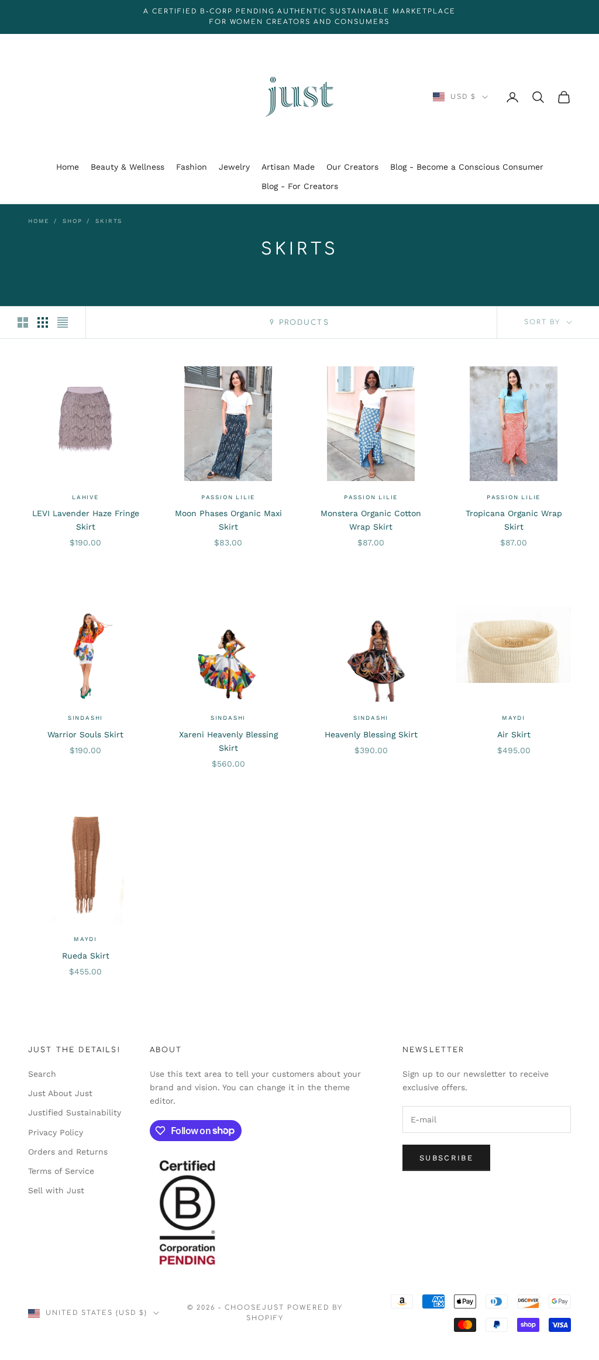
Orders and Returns (68, 1151)
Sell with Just (56, 1190)
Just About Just (60, 1093)
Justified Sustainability (74, 1112)
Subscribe (446, 1157)
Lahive (85, 497)
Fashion (191, 166)
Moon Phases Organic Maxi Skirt (228, 520)
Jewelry (234, 166)
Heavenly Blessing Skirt (371, 734)
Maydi (513, 718)
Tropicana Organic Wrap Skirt (514, 520)
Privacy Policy (55, 1132)
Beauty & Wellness (127, 166)
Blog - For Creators (299, 186)
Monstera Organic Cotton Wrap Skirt (371, 520)
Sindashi (85, 718)
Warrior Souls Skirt (85, 734)
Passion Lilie (228, 497)
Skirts (108, 221)
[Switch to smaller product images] (42, 322)
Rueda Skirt (85, 955)
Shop (72, 221)
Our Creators (352, 166)
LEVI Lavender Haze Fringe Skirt (85, 520)
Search (42, 1074)
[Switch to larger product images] (23, 322)
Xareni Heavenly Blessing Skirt (228, 741)
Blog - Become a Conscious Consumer (466, 166)
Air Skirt (514, 734)
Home (67, 166)
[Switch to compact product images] (62, 322)
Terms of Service (61, 1171)
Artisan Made (288, 166)
